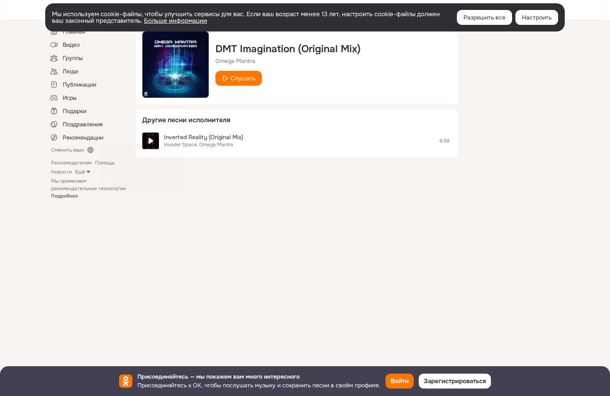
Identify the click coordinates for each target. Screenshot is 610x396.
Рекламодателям (71, 162)
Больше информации (175, 21)
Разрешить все (484, 17)
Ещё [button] (80, 172)
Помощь (105, 162)
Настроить (536, 17)
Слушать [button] (243, 78)
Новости (61, 172)
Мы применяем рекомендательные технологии (88, 188)
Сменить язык (67, 150)
